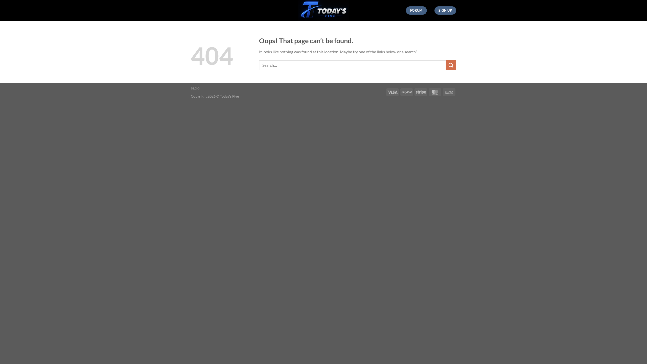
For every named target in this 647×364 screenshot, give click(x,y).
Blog (195, 88)
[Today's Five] (323, 10)
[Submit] (451, 65)
